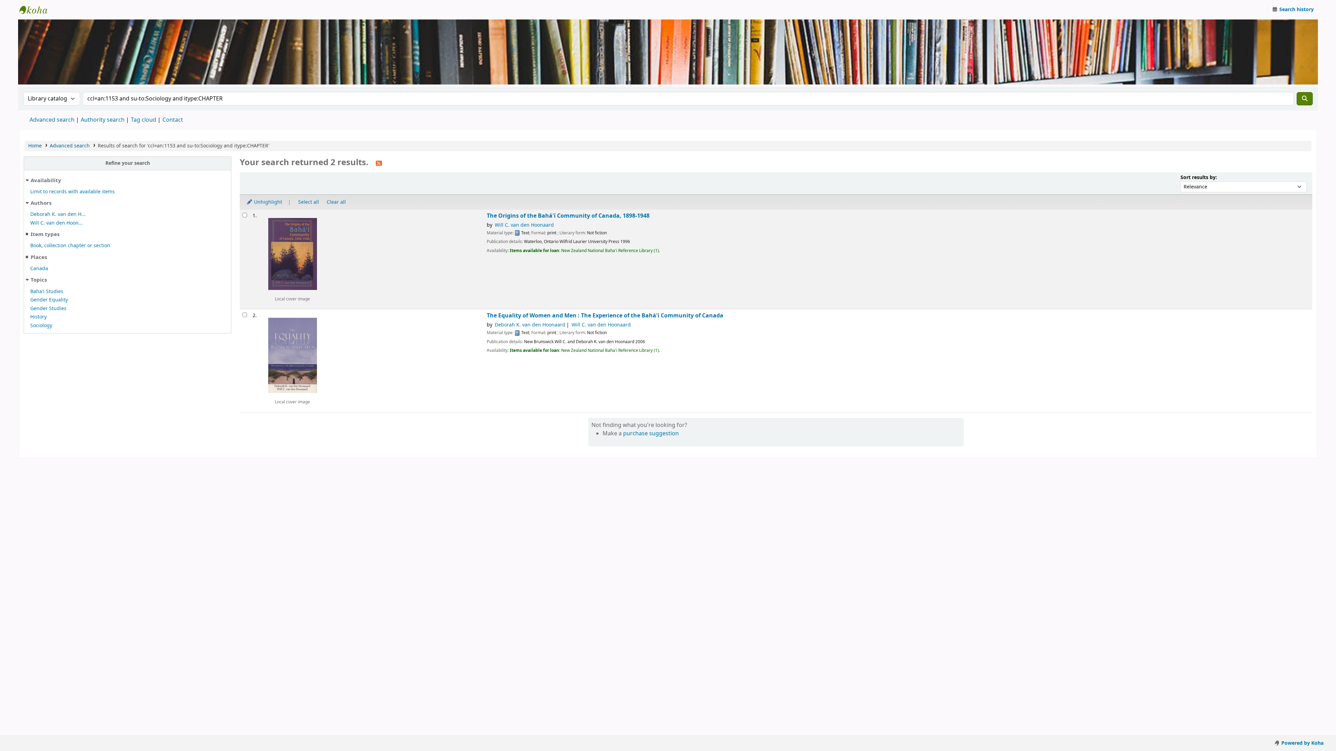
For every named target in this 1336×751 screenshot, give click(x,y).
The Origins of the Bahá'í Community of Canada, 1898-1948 (568, 215)
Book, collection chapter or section (70, 245)
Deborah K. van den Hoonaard (530, 325)
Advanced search (52, 120)
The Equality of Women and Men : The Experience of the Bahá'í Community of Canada (605, 315)
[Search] (1305, 98)
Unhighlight (267, 202)
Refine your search (127, 163)
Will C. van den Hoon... (56, 223)
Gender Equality (49, 300)
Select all (308, 202)
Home (35, 146)
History (38, 317)
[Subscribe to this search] (379, 163)
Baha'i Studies (46, 291)
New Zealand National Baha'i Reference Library (36, 10)
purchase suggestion (651, 433)
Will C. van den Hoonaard (524, 225)
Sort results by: (1198, 177)
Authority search (103, 120)
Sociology (41, 325)
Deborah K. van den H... (58, 214)
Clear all (336, 202)
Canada (39, 268)
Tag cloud (143, 120)
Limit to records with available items (72, 191)
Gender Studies (48, 308)
